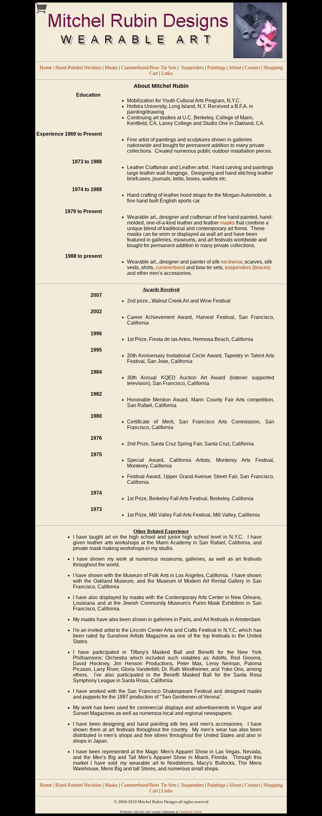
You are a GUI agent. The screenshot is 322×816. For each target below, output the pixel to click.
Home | (47, 67)
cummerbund (170, 267)
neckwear (231, 261)
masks (227, 222)
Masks (111, 67)
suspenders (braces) (247, 267)
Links (167, 73)
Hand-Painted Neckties (78, 67)
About (235, 67)
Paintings (216, 67)
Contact (252, 67)
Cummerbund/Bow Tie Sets (148, 67)
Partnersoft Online (190, 811)
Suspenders (192, 67)
